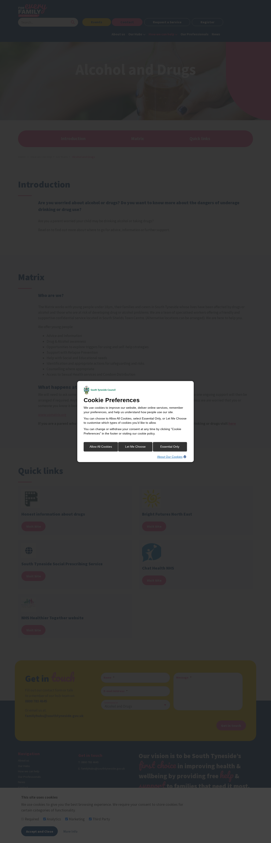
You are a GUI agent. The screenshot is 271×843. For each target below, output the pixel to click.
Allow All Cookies (101, 446)
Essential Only (169, 446)
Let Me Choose (135, 446)
